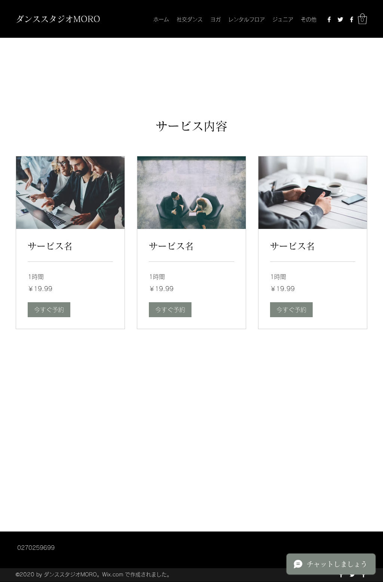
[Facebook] (329, 19)
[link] (70, 246)
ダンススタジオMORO (58, 19)
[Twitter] (340, 19)
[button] (362, 18)
